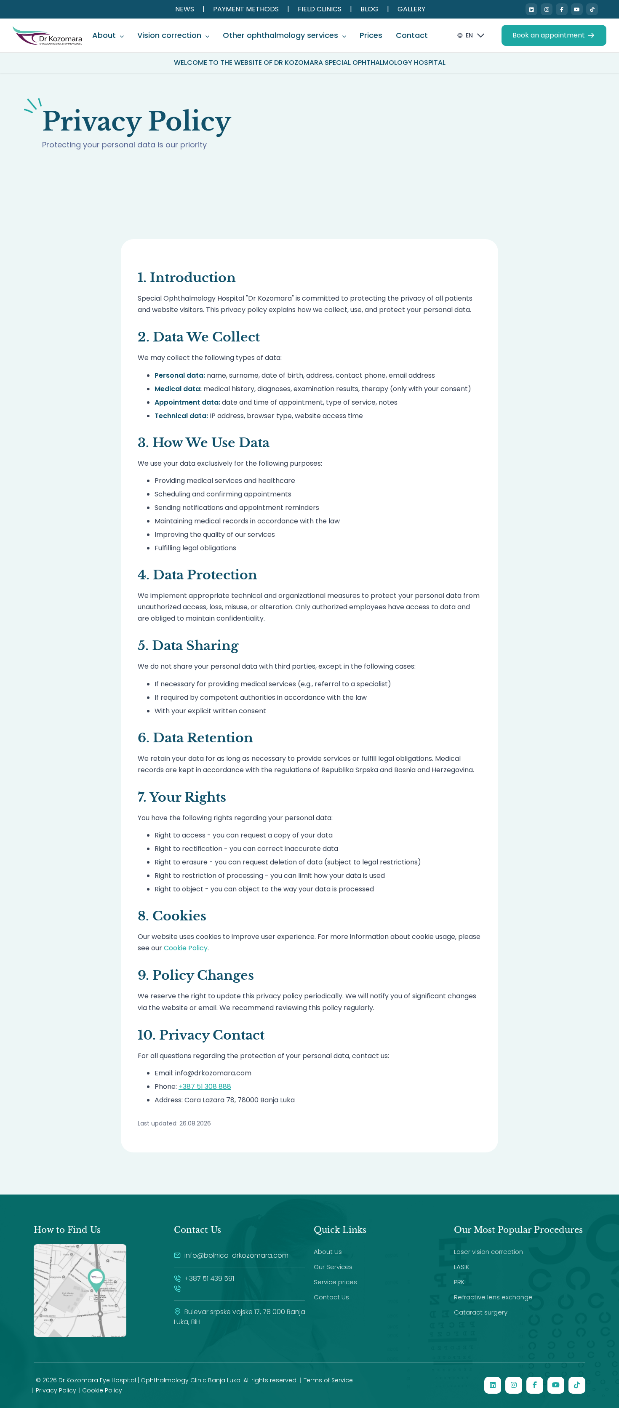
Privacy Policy (56, 1390)
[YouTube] (577, 9)
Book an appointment (548, 35)
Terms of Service (328, 1380)
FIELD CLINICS (320, 9)
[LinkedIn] (531, 9)
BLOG (369, 9)
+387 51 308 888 (205, 1086)
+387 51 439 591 (208, 1278)
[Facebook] (562, 9)
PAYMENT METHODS (246, 9)
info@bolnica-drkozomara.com (236, 1255)
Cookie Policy (186, 948)
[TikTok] (592, 9)
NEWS (184, 9)
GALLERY (411, 9)
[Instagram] (546, 9)
